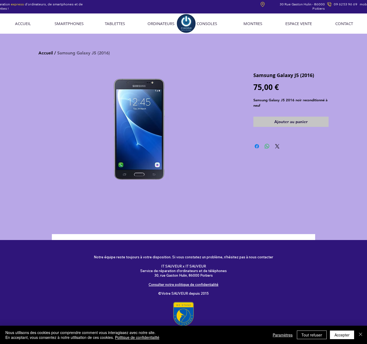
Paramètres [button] (283, 335)
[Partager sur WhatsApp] (267, 146)
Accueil (45, 52)
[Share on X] (277, 146)
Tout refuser (311, 335)
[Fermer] (360, 335)
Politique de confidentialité (137, 337)
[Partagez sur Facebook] (257, 146)
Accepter (342, 335)
